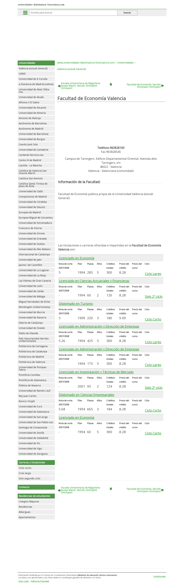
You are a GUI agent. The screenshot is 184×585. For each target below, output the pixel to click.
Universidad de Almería (32, 112)
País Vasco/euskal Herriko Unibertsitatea (34, 340)
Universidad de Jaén (30, 259)
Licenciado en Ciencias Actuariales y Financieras (94, 280)
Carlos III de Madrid (30, 160)
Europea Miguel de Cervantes (36, 217)
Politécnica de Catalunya (33, 351)
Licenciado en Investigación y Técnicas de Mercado (96, 372)
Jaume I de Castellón (30, 264)
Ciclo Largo (153, 273)
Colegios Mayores (29, 501)
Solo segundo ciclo (29, 478)
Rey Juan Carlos (27, 396)
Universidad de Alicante (32, 107)
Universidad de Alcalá (31, 97)
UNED (22, 73)
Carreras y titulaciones (32, 462)
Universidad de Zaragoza (33, 453)
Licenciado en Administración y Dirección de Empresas (99, 326)
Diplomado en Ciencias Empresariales (86, 394)
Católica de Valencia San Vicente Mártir (33, 172)
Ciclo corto (25, 467)
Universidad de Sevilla (31, 432)
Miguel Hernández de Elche (34, 301)
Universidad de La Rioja (32, 275)
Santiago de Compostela (33, 427)
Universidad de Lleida (31, 291)
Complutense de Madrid (33, 196)
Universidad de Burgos (32, 139)
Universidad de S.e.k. (30, 406)
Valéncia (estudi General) (33, 68)
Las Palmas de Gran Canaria (35, 280)
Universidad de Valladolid (33, 438)
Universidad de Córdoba (33, 201)
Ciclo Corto (153, 319)
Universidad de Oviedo (32, 328)
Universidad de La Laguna (34, 270)
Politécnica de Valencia (32, 362)
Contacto (24, 487)
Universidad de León (30, 286)
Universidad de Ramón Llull (34, 390)
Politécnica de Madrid (31, 356)
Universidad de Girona (32, 233)
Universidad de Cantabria (33, 149)
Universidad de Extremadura (35, 222)
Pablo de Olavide (28, 333)
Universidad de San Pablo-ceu (36, 422)
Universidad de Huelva (32, 243)
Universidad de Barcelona (33, 133)
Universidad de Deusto (32, 207)
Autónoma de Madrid (31, 128)
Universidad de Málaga (32, 296)
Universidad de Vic (29, 443)
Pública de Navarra (30, 385)
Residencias (25, 506)
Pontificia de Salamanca (32, 380)
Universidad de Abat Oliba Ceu (34, 90)
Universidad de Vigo (30, 448)
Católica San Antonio (31, 178)
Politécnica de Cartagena (33, 346)
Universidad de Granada (33, 238)
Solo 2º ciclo (153, 296)
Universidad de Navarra (32, 317)
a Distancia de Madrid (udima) (36, 84)
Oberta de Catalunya (31, 322)
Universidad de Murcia (32, 312)
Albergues (24, 512)
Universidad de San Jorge (33, 417)
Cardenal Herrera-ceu (31, 154)
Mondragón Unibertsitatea (34, 307)
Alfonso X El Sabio (29, 102)
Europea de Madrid (30, 212)
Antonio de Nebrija (30, 118)
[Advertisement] (92, 36)
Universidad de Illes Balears (35, 249)
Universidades (27, 62)
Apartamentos (27, 517)
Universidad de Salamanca (34, 411)
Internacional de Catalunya (34, 254)
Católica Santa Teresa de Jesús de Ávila (33, 185)
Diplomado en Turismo (76, 303)
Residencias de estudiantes (34, 496)
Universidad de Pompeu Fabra (32, 368)
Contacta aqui (159, 576)
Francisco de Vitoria (30, 228)
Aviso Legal (24, 581)
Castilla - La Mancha (30, 165)
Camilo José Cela (28, 144)
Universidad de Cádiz (31, 191)
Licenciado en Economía (76, 258)
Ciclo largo (25, 473)
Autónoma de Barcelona (33, 123)
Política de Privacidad (40, 581)
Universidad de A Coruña (33, 78)
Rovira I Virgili (27, 401)
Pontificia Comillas (29, 374)
